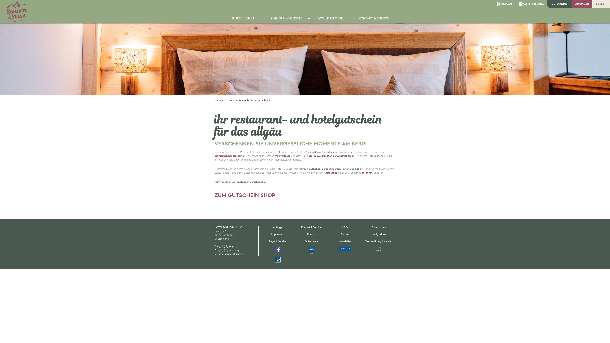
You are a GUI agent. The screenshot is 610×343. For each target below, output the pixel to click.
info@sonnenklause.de (231, 254)
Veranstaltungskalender (378, 241)
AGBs (345, 227)
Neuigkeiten (379, 234)
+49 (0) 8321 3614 (227, 246)
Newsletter (345, 241)
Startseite (220, 100)
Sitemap (311, 234)
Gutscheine (264, 100)
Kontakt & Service (311, 227)
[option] (305, 47)
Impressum (277, 234)
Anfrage (277, 227)
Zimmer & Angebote (241, 100)
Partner (345, 234)
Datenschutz (379, 227)
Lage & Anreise (277, 241)
